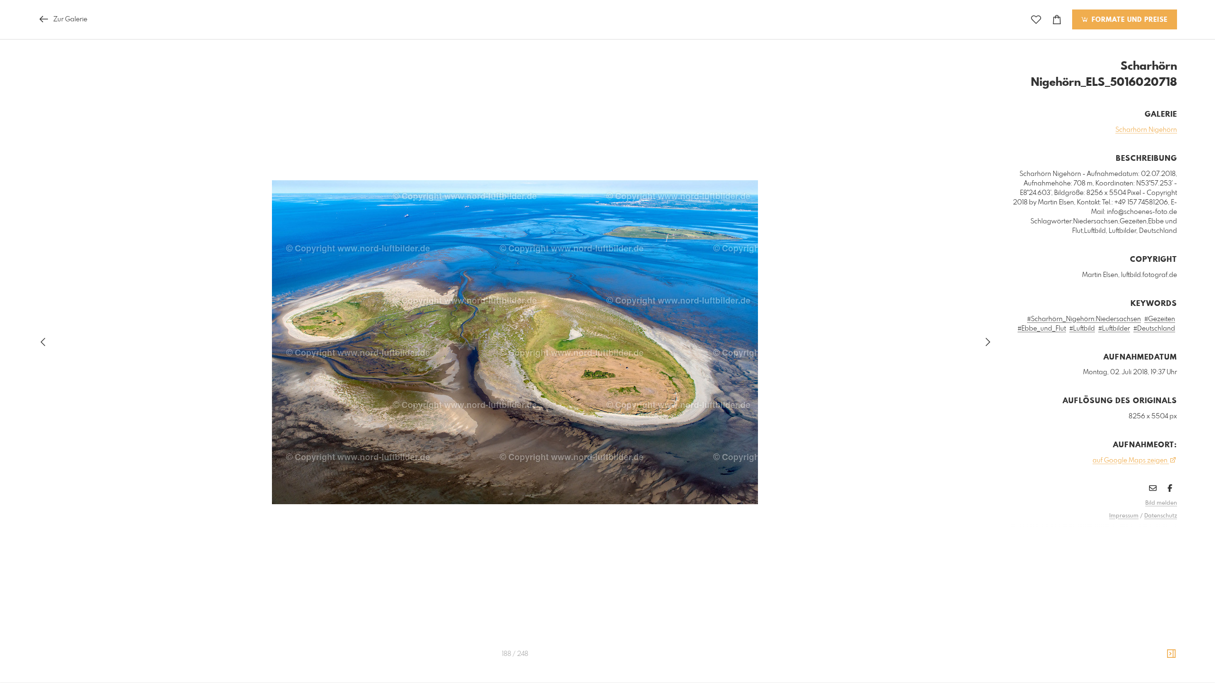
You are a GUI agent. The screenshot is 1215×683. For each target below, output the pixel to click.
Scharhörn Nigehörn (1146, 130)
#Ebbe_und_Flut (1042, 328)
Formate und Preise (1128, 20)
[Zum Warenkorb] (1057, 19)
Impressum (1124, 516)
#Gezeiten (1159, 319)
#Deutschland (1154, 328)
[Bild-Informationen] (1171, 654)
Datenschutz (1160, 516)
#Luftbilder (1114, 328)
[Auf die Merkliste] (1036, 19)
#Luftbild (1082, 328)
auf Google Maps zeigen (1131, 460)
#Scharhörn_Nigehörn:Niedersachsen (1084, 319)
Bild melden (1161, 503)
